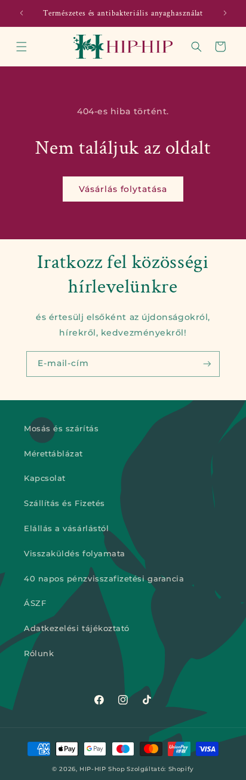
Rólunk (39, 653)
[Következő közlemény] (225, 13)
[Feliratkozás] (207, 364)
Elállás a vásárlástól (66, 528)
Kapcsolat (45, 478)
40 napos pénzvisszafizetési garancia (104, 578)
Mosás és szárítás (61, 428)
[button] (21, 47)
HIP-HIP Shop (102, 768)
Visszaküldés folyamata (74, 553)
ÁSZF (35, 603)
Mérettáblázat (53, 453)
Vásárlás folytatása (123, 189)
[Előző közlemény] (21, 13)
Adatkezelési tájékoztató (77, 628)
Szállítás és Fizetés (64, 503)
